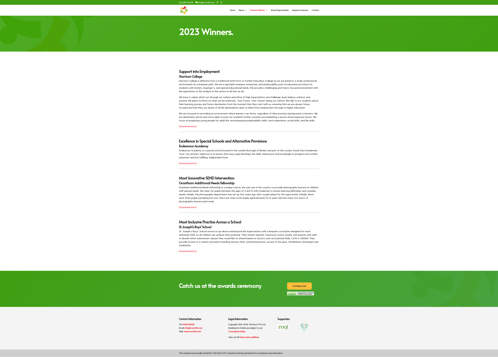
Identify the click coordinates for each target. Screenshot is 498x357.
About (241, 10)
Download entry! (188, 126)
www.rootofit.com (192, 331)
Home (232, 10)
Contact (315, 10)
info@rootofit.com (193, 328)
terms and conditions (249, 337)
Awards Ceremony (300, 10)
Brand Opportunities (280, 10)
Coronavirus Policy (236, 331)
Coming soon (299, 286)
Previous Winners (257, 10)
